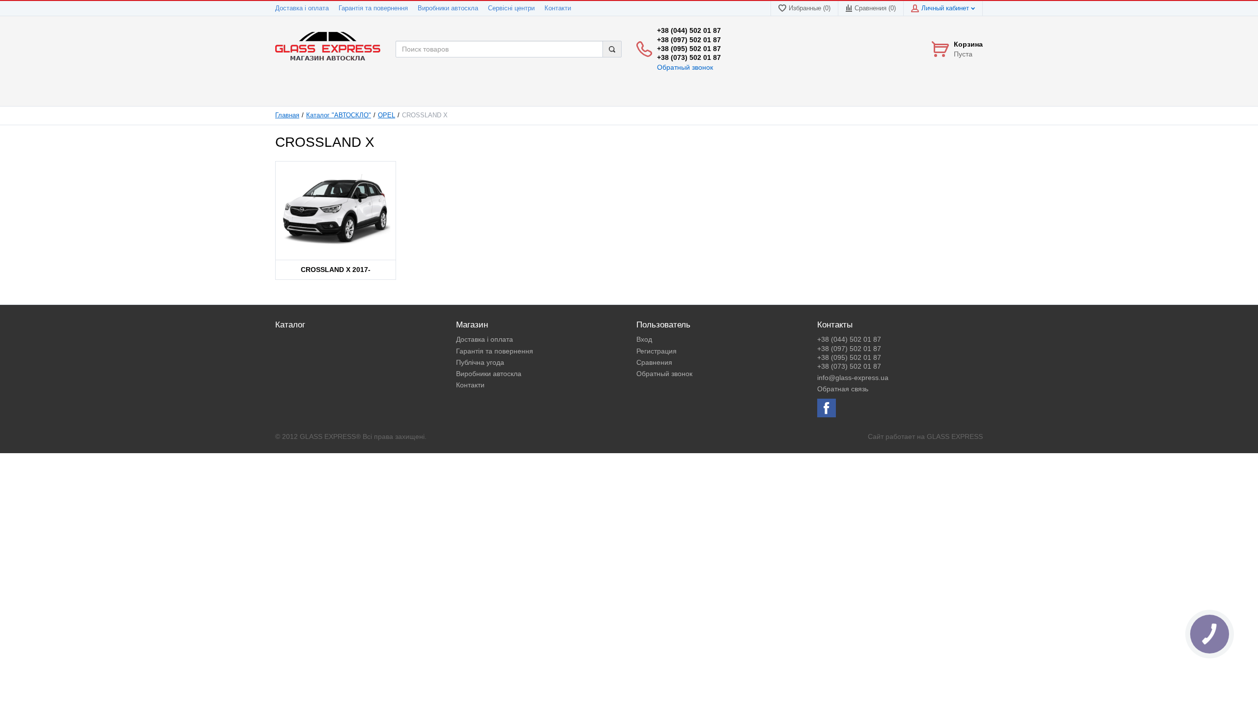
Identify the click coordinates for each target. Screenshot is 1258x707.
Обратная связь (842, 389)
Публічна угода (480, 362)
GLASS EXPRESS (955, 436)
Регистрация (656, 351)
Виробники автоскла (448, 8)
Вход (644, 339)
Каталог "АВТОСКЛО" (338, 115)
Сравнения (654, 362)
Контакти (557, 8)
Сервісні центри (511, 8)
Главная (287, 115)
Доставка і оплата (302, 8)
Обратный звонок (685, 67)
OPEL (386, 115)
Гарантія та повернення (373, 8)
